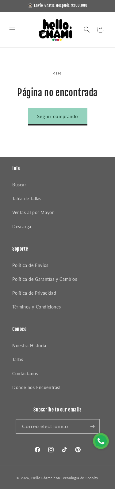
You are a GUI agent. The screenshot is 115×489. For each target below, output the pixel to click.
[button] (12, 29)
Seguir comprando (57, 116)
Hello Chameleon (45, 478)
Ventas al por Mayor (33, 212)
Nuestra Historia (29, 345)
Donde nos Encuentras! (36, 387)
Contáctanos (25, 373)
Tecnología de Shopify (79, 478)
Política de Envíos (30, 265)
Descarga (21, 226)
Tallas (17, 359)
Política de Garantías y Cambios (44, 279)
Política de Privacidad (34, 293)
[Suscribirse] (92, 426)
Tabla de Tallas (26, 198)
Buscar (19, 184)
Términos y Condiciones (36, 306)
